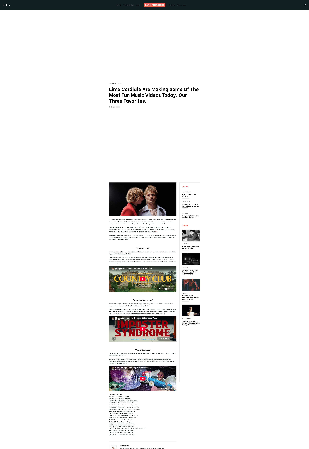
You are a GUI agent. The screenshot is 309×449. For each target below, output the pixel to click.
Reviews (118, 5)
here (156, 232)
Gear (184, 5)
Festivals (172, 5)
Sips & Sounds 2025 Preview (189, 195)
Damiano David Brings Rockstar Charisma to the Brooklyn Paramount (191, 323)
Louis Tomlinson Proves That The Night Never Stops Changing (190, 272)
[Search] (305, 5)
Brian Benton (115, 107)
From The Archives (128, 5)
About (138, 5)
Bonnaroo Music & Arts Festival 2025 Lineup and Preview (190, 206)
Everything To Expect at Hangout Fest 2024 (190, 216)
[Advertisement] (191, 355)
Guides (179, 5)
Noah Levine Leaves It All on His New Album (190, 247)
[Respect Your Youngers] (154, 5)
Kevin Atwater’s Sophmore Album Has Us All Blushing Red (190, 297)
